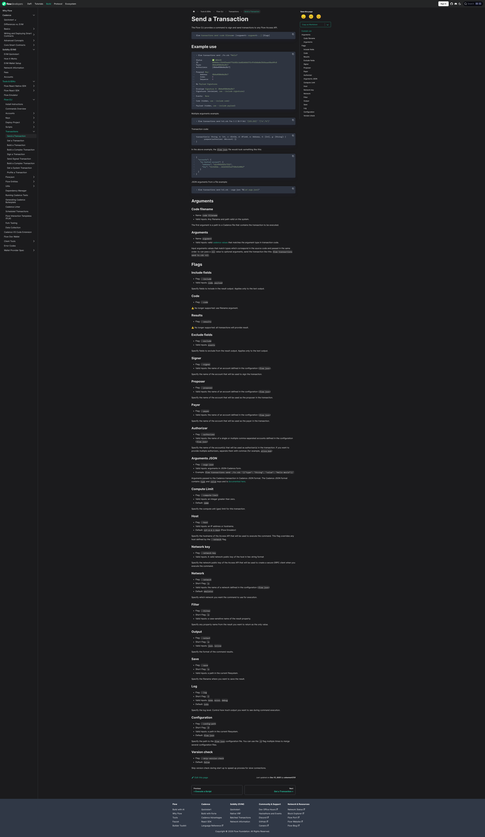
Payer (306, 71)
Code (306, 53)
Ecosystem (70, 4)
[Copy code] (293, 34)
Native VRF (235, 813)
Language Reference (211, 825)
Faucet (176, 821)
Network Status (295, 809)
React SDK (206, 821)
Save (305, 105)
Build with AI (178, 809)
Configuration (309, 112)
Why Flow (177, 813)
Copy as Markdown (310, 25)
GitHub (262, 821)
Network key (309, 90)
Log (305, 108)
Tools (175, 817)
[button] (19, 15)
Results (306, 57)
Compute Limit (309, 83)
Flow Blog (292, 825)
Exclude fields (309, 60)
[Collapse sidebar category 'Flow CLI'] (34, 100)
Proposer (307, 68)
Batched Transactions (240, 817)
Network (307, 94)
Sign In (443, 4)
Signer (306, 64)
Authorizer (308, 75)
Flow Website (294, 821)
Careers (262, 825)
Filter (306, 97)
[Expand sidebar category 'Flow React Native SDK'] (34, 86)
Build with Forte (208, 813)
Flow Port (292, 817)
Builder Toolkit (179, 825)
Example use (307, 31)
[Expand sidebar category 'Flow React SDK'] (34, 90)
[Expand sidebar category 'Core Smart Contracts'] (34, 45)
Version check (309, 116)
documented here (236, 481)
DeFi (29, 4)
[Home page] (193, 12)
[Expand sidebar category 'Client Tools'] (34, 241)
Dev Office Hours (267, 809)
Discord (262, 817)
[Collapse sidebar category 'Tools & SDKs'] (34, 81)
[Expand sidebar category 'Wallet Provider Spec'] (34, 250)
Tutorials (39, 4)
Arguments (306, 35)
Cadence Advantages (211, 817)
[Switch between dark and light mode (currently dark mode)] (460, 4)
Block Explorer (295, 813)
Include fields (309, 49)
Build (48, 4)
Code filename (309, 38)
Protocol (58, 4)
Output (306, 101)
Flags (304, 46)
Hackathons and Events (270, 813)
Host (305, 86)
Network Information (240, 821)
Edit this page (201, 777)
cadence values (220, 242)
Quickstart (206, 809)
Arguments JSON (310, 79)
